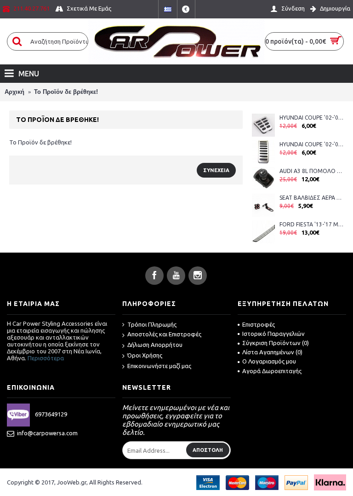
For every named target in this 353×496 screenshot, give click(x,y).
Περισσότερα (46, 358)
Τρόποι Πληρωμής (151, 324)
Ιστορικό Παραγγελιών (273, 333)
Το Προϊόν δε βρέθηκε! (66, 91)
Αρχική (14, 91)
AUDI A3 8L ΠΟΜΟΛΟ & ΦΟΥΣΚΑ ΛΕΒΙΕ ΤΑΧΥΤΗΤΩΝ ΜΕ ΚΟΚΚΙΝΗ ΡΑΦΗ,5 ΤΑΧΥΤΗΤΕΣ (311, 171)
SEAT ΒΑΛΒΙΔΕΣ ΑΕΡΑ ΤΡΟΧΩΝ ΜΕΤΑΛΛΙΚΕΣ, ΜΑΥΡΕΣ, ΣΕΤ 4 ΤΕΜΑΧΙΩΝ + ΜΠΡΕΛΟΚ (311, 198)
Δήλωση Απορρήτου (154, 344)
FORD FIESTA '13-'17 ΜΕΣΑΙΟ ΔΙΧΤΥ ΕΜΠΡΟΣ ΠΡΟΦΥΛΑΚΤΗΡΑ (311, 224)
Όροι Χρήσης (144, 355)
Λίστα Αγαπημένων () (272, 352)
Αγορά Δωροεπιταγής (272, 371)
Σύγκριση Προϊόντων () (275, 343)
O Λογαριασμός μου (269, 361)
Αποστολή (208, 450)
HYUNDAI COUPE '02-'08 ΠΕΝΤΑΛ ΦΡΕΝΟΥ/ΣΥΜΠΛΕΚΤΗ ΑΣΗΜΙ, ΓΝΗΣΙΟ (311, 118)
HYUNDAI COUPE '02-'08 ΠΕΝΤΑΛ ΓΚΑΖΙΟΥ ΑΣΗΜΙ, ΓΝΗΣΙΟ (311, 144)
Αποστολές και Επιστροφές (164, 334)
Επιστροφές (258, 324)
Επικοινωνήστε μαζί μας (159, 366)
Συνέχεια (216, 170)
